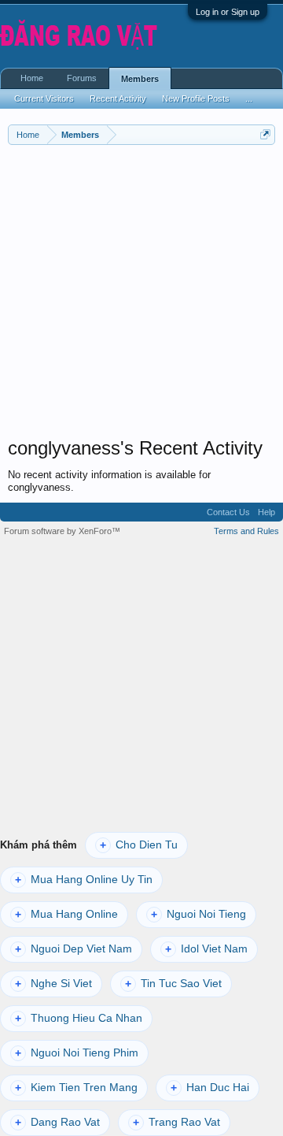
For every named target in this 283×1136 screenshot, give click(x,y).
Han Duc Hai (210, 1087)
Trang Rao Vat (176, 1122)
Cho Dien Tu (139, 845)
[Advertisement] (141, 294)
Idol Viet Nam (206, 949)
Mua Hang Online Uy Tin (84, 879)
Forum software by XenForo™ (62, 531)
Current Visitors (44, 98)
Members (140, 79)
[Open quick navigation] (265, 134)
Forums (82, 78)
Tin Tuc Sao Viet (173, 983)
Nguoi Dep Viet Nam (73, 949)
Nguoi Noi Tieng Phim (76, 1053)
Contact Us (228, 512)
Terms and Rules (246, 531)
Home (31, 78)
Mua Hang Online (66, 914)
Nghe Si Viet (53, 983)
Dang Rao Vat (57, 1122)
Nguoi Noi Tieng (198, 914)
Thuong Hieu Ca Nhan (78, 1018)
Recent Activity (118, 98)
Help (266, 512)
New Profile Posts (196, 98)
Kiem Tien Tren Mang (76, 1087)
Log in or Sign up (227, 12)
